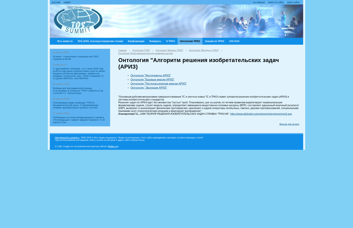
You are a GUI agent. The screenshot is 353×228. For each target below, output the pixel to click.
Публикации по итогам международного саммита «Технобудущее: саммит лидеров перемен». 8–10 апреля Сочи (79, 119)
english (67, 2)
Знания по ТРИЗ (214, 41)
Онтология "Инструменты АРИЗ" (151, 75)
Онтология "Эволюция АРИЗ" (149, 87)
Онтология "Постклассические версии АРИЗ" (159, 83)
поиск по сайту (276, 2)
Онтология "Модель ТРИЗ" (169, 50)
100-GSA (234, 41)
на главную (259, 2)
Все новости (65, 41)
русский (56, 2)
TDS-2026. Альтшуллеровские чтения (100, 41)
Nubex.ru (112, 146)
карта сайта (293, 2)
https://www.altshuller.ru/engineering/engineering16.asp (261, 113)
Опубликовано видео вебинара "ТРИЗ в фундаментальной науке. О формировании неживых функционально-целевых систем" (75, 105)
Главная (122, 50)
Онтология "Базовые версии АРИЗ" (152, 79)
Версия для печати (289, 124)
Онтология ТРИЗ (190, 41)
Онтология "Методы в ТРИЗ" (204, 50)
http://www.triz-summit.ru (67, 137)
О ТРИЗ (170, 41)
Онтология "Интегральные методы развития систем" (145, 53)
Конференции (136, 41)
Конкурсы (155, 41)
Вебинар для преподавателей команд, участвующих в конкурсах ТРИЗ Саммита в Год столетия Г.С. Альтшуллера (78, 90)
